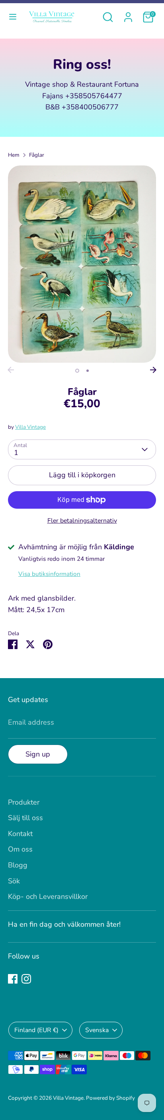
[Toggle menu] (13, 17)
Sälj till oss (25, 817)
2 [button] (87, 370)
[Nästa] (153, 370)
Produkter (23, 802)
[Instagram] (26, 979)
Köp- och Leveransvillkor (48, 896)
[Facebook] (13, 979)
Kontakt (20, 833)
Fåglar (36, 155)
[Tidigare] (11, 370)
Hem (14, 155)
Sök (14, 881)
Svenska (97, 1030)
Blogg (17, 865)
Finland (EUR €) (36, 1030)
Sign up (37, 754)
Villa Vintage (30, 427)
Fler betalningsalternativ (82, 520)
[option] (82, 264)
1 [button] (77, 371)
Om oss (20, 849)
